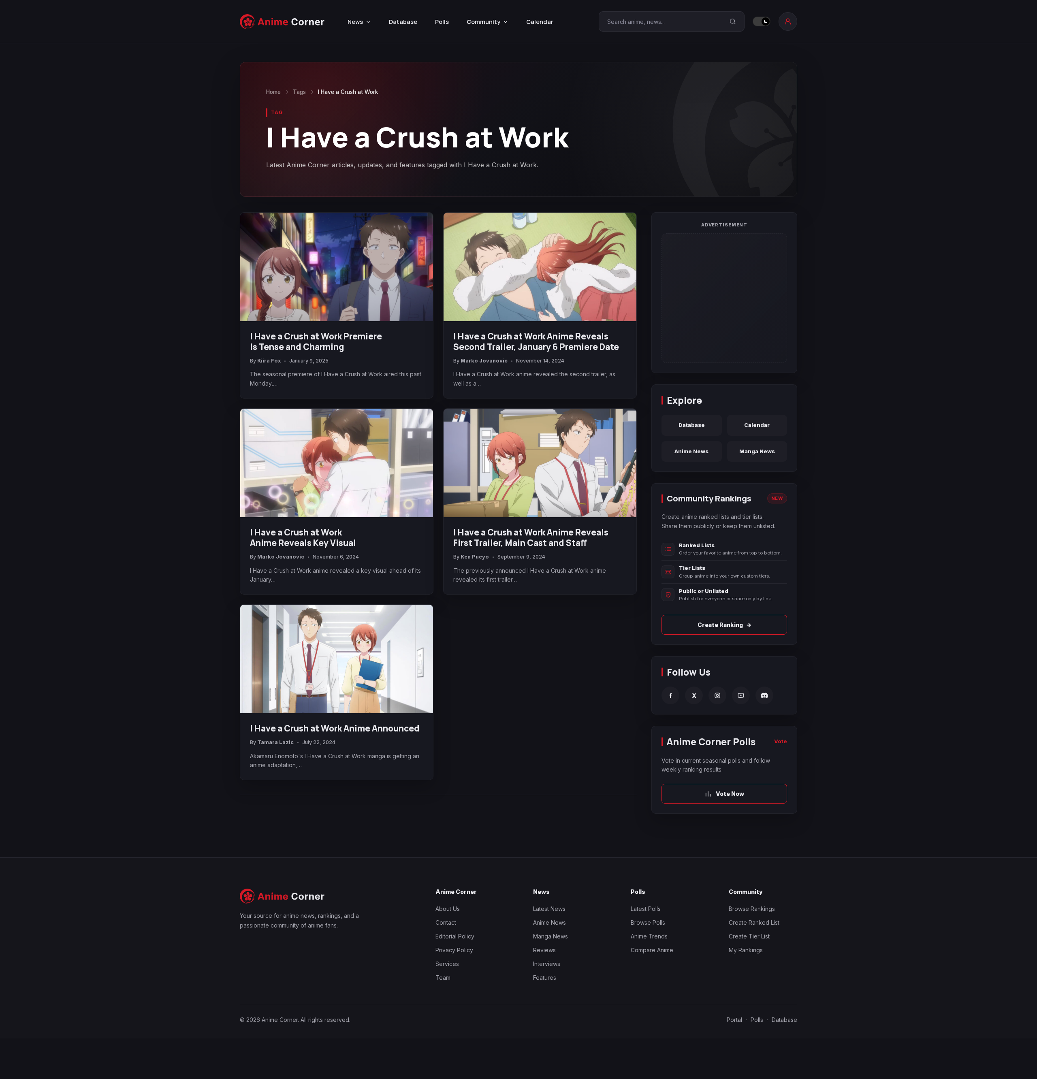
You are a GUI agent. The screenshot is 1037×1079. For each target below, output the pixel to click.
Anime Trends (649, 936)
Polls (442, 22)
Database (403, 22)
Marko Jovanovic (484, 361)
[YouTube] (741, 695)
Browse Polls (648, 922)
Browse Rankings (752, 908)
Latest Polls (646, 908)
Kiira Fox (269, 361)
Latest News (549, 908)
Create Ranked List (754, 922)
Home (273, 92)
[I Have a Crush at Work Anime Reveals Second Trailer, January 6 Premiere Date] (540, 267)
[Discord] (764, 695)
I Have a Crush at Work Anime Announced (335, 728)
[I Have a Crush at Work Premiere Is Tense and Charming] (336, 267)
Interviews (546, 963)
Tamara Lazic (275, 742)
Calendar (539, 22)
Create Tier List (749, 936)
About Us (447, 908)
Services (447, 963)
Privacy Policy (454, 950)
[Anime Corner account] (788, 21)
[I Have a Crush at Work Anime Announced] (336, 659)
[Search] (732, 21)
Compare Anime (652, 950)
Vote (780, 741)
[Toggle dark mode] (761, 21)
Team (442, 977)
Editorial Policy (454, 936)
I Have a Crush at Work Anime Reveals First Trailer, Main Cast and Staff (530, 537)
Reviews (544, 950)
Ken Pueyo (475, 557)
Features (544, 977)
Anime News (691, 451)
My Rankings (746, 950)
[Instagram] (717, 695)
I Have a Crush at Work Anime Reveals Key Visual (303, 537)
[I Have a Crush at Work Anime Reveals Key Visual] (336, 463)
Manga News (757, 451)
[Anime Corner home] (282, 21)
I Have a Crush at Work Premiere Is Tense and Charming (316, 341)
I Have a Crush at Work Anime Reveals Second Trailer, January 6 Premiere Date (536, 341)
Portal (734, 1019)
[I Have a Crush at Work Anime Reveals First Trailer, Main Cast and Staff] (540, 463)
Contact (445, 922)
